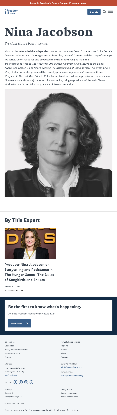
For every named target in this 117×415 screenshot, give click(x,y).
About (64, 353)
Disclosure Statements (69, 396)
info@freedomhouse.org (71, 367)
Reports (64, 345)
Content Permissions (68, 393)
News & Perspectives (70, 341)
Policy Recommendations (16, 349)
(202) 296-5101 (11, 374)
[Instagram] (26, 382)
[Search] (104, 11)
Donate (94, 11)
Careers (64, 357)
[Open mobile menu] (110, 11)
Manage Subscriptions (13, 396)
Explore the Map (12, 353)
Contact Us (9, 393)
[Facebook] (15, 382)
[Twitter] (21, 382)
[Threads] (31, 382)
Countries (9, 345)
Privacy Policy (66, 389)
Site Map (8, 389)
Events (64, 349)
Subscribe (16, 323)
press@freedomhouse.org (72, 375)
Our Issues (9, 341)
